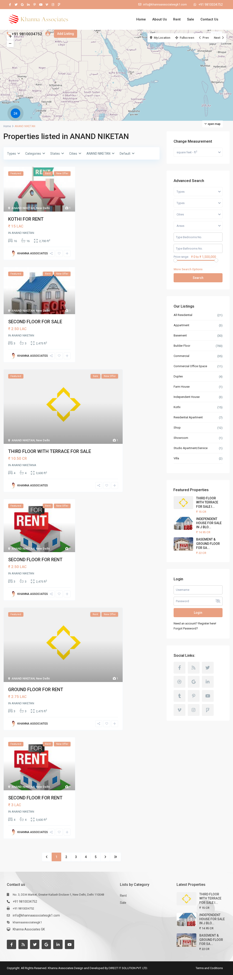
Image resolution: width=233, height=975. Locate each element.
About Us (159, 19)
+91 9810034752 (210, 4)
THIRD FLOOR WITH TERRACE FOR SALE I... (207, 502)
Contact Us (209, 19)
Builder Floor (182, 345)
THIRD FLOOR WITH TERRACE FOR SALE (49, 451)
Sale (190, 19)
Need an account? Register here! (195, 623)
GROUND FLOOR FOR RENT (35, 689)
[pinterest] (34, 4)
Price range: (181, 256)
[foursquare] (59, 4)
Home (141, 19)
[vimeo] (47, 4)
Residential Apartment (188, 417)
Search (198, 278)
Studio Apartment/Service (191, 448)
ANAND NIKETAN (23, 208)
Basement (180, 335)
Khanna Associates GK (29, 929)
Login (198, 612)
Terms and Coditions (209, 968)
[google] (22, 4)
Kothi (177, 407)
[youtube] (41, 4)
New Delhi (43, 208)
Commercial (181, 356)
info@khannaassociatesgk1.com (36, 915)
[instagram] (53, 4)
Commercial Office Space (190, 366)
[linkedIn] (28, 4)
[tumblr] (179, 696)
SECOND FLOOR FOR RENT (35, 559)
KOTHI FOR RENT (26, 219)
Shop (177, 427)
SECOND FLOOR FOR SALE (35, 321)
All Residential (183, 315)
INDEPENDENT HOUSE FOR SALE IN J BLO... (209, 523)
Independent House (187, 397)
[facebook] (10, 4)
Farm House (182, 386)
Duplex (178, 376)
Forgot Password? (186, 628)
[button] (16, 114)
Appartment (181, 325)
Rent (177, 19)
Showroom (181, 438)
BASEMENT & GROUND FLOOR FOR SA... (208, 543)
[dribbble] (179, 682)
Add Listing (65, 33)
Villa (176, 458)
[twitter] (16, 4)
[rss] (194, 668)
